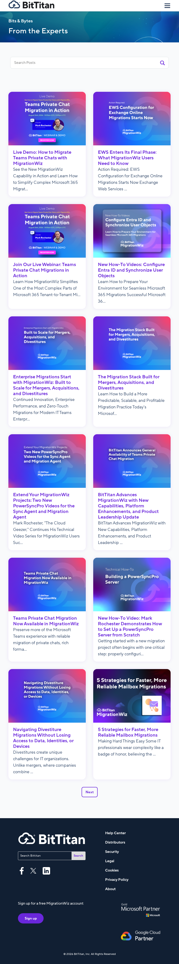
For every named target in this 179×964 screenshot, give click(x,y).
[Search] (162, 62)
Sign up (31, 918)
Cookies (112, 870)
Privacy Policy (116, 880)
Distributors (115, 842)
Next (90, 792)
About (110, 889)
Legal (109, 861)
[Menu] (167, 5)
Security (112, 852)
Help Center (115, 833)
